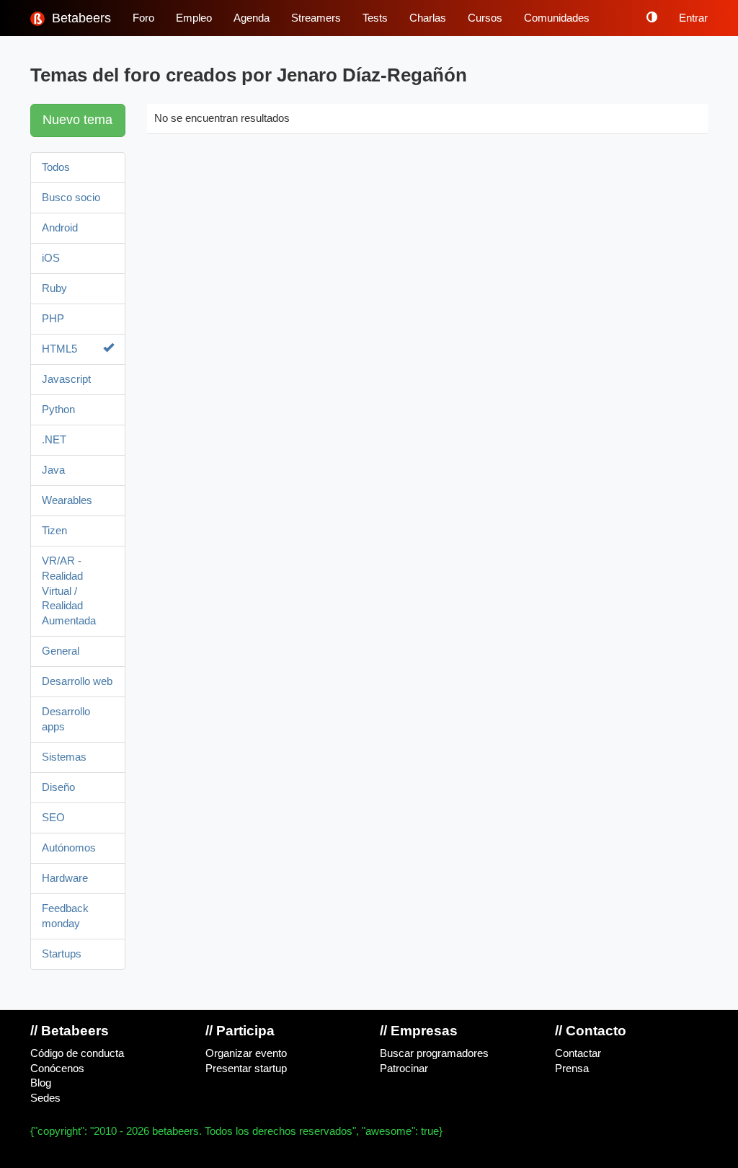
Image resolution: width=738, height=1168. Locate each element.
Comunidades (557, 18)
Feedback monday (65, 916)
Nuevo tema (77, 119)
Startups (61, 954)
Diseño (58, 787)
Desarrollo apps (66, 719)
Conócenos (57, 1068)
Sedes (45, 1098)
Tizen (54, 530)
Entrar (693, 18)
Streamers (316, 18)
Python (58, 409)
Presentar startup (246, 1068)
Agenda (252, 18)
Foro (143, 18)
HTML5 (59, 349)
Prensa (572, 1068)
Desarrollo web (77, 681)
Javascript (66, 379)
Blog (40, 1083)
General (60, 651)
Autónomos (69, 848)
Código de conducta (77, 1053)
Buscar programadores (434, 1053)
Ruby (54, 288)
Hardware (65, 878)
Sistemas (64, 757)
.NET (54, 440)
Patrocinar (404, 1068)
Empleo (194, 18)
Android (60, 228)
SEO (53, 817)
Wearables (67, 500)
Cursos (485, 18)
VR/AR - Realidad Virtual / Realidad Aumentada (69, 591)
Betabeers (79, 18)
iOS (51, 258)
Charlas (427, 18)
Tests (375, 18)
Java (53, 470)
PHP (53, 318)
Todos (56, 167)
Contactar (578, 1053)
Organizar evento (246, 1053)
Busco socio (71, 197)
